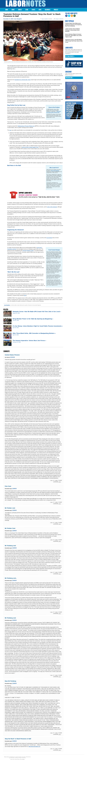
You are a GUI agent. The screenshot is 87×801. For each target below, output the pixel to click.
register (46, 18)
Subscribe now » (69, 78)
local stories (49, 237)
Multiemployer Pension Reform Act (26, 126)
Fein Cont (8, 486)
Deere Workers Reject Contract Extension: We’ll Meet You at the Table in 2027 (73, 35)
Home (6, 10)
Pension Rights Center (28, 250)
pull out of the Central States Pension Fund (53, 112)
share (60, 503)
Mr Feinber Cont (10, 528)
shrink (60, 18)
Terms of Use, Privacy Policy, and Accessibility (17, 759)
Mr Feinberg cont (10, 545)
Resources (47, 10)
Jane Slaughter (18, 18)
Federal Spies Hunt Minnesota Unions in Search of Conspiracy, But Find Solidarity (73, 25)
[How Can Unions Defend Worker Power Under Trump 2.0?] (74, 118)
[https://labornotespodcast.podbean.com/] (74, 98)
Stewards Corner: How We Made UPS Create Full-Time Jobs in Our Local (74, 41)
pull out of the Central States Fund (30, 147)
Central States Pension (12, 355)
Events (33, 10)
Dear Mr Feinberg (10, 681)
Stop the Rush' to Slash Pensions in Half (18, 738)
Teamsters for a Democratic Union (22, 79)
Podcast (56, 10)
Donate (20, 10)
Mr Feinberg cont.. (11, 578)
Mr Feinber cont (10, 508)
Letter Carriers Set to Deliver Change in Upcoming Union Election (72, 30)
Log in (51, 480)
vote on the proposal (55, 170)
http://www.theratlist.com (34, 746)
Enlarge (56, 18)
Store (26, 10)
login (43, 18)
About (13, 10)
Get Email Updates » (70, 56)
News (40, 10)
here (25, 295)
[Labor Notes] (26, 3)
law (10, 130)
